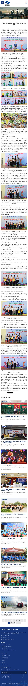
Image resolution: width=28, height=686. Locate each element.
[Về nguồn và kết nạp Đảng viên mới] (14, 555)
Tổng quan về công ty (6, 644)
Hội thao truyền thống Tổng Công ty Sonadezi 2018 (13, 539)
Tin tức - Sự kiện (5, 658)
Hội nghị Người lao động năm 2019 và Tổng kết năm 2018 (13, 490)
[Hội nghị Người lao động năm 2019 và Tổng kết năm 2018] (14, 480)
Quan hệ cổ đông (5, 657)
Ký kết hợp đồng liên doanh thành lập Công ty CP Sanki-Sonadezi (13, 441)
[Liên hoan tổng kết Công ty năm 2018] (14, 456)
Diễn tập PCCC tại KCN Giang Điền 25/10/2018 (14, 612)
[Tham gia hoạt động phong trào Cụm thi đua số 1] (14, 578)
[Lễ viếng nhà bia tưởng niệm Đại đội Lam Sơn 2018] (14, 505)
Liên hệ (3, 662)
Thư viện (3, 660)
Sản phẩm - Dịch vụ (6, 655)
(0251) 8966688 (6, 635)
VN (25, 0)
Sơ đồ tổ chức (4, 648)
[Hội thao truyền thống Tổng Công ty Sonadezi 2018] (14, 529)
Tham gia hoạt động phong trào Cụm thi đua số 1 (13, 588)
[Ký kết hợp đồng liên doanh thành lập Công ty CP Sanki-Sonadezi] (14, 432)
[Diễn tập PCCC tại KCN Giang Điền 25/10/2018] (14, 603)
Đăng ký (25, 672)
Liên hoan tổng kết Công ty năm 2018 (11, 466)
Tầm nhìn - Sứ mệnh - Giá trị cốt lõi (8, 649)
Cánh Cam (15, 684)
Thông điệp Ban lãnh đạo (7, 646)
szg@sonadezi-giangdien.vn (8, 639)
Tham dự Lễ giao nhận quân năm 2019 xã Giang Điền (12, 417)
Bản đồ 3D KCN (5, 663)
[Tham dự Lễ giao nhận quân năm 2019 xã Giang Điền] (14, 407)
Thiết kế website (23, 683)
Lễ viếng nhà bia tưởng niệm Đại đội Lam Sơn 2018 (13, 514)
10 (14, 622)
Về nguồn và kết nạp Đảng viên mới (11, 564)
